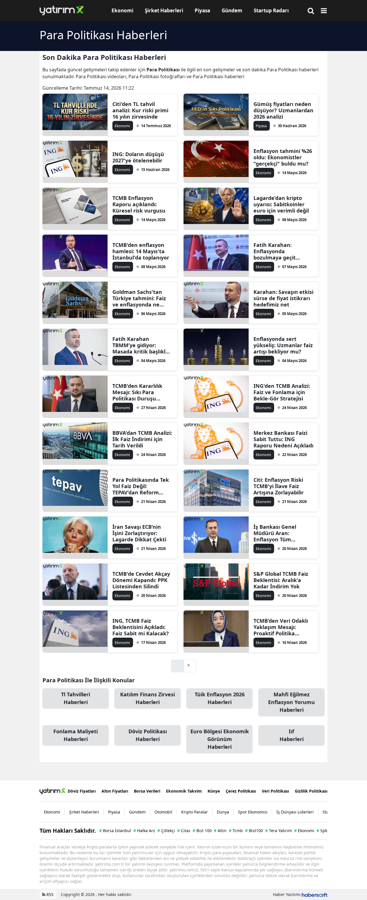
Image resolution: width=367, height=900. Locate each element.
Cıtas (183, 830)
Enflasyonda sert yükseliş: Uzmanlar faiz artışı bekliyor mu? (283, 345)
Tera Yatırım (278, 830)
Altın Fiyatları (114, 791)
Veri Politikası (275, 791)
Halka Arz (144, 830)
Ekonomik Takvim (184, 791)
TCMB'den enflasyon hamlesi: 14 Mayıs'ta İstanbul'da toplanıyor (140, 251)
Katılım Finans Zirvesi (147, 698)
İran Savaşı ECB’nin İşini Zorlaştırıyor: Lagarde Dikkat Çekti (139, 533)
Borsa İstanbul (115, 830)
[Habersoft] (314, 894)
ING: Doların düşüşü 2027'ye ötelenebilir (138, 157)
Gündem (137, 812)
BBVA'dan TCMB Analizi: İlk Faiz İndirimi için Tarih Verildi (142, 439)
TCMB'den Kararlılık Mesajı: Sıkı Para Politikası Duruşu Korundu (137, 392)
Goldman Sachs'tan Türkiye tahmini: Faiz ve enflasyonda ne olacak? (139, 298)
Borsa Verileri (147, 791)
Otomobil (163, 812)
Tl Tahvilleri (75, 698)
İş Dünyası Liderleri (295, 812)
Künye (214, 791)
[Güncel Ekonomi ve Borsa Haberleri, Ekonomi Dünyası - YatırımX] (52, 791)
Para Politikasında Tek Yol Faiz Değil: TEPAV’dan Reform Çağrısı (140, 486)
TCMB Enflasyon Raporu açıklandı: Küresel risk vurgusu (138, 204)
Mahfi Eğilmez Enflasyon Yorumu (291, 702)
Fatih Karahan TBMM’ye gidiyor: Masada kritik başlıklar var (141, 345)
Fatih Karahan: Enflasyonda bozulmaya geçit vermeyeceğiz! (274, 251)
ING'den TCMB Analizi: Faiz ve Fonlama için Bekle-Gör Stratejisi (281, 392)
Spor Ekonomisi (253, 812)
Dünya (223, 812)
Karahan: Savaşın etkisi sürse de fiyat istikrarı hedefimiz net (283, 298)
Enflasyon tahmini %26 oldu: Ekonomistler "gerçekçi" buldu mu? (282, 157)
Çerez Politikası (241, 791)
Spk (322, 830)
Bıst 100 (202, 830)
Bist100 (254, 830)
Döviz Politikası (147, 735)
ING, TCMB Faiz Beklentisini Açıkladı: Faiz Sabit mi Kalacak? (140, 627)
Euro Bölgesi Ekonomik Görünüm (219, 739)
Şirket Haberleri (84, 812)
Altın (220, 830)
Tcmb (236, 830)
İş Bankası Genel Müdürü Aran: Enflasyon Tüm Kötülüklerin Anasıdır (280, 533)
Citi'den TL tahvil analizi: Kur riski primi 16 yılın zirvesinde (140, 110)
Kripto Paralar (194, 812)
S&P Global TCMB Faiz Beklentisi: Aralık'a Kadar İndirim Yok (280, 580)
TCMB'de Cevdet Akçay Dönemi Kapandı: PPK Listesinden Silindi (141, 580)
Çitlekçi (166, 830)
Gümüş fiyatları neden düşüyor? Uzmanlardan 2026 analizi (283, 110)
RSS (49, 894)
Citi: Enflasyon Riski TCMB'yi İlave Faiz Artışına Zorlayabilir (278, 486)
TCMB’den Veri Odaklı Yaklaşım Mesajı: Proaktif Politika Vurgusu (280, 627)
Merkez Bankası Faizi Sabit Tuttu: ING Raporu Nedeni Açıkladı (283, 439)
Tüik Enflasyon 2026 (220, 698)
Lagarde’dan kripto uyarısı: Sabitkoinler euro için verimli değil (281, 204)
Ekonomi (52, 812)
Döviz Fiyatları (82, 791)
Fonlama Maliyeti (75, 735)
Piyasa (114, 812)
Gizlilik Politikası (311, 791)
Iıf (292, 735)
